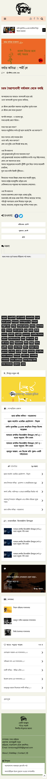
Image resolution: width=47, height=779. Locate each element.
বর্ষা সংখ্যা (5, 343)
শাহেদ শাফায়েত (7, 355)
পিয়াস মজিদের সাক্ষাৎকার (21, 607)
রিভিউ (25, 351)
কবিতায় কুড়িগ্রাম (23, 326)
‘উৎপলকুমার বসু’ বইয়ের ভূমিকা (23, 394)
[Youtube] (31, 19)
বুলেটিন (4, 347)
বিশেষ (37, 343)
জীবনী (36, 330)
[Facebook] (34, 19)
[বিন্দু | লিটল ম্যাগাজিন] (23, 14)
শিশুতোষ (17, 355)
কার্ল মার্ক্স (40, 326)
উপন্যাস (34, 322)
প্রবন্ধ (23, 339)
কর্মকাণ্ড (32, 326)
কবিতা (14, 326)
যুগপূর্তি (18, 351)
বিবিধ (26, 343)
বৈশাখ (10, 347)
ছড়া (26, 330)
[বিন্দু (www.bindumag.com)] (23, 721)
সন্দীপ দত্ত (25, 355)
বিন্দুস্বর (7, 761)
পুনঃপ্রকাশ (26, 334)
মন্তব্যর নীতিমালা (18, 257)
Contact (21, 753)
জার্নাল (31, 330)
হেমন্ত (23, 364)
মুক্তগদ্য (4, 351)
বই (36, 339)
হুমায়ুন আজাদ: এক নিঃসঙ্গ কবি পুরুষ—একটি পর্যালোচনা (24, 453)
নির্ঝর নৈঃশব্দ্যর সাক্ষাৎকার (21, 631)
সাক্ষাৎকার (5, 360)
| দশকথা (10, 599)
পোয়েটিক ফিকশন (37, 334)
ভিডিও (26, 347)
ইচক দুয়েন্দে (6, 322)
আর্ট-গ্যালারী (21, 317)
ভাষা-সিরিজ (18, 347)
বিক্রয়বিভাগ (18, 343)
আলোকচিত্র (30, 317)
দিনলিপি (11, 334)
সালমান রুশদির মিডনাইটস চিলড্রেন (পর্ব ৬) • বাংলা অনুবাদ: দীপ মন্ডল (27, 555)
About (5, 753)
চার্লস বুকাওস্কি (18, 330)
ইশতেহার (15, 322)
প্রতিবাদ (4, 339)
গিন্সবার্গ (9, 330)
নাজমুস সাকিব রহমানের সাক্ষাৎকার (24, 620)
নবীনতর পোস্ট (23, 224)
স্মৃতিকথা (17, 364)
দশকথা (4, 334)
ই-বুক (37, 317)
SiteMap (12, 753)
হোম (23, 237)
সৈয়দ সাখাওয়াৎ (7, 364)
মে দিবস (11, 351)
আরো (40, 645)
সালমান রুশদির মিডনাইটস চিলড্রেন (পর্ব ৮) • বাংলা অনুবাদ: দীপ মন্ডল (23, 436)
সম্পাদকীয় (33, 355)
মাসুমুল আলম (34, 347)
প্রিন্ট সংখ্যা (30, 339)
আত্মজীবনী (11, 317)
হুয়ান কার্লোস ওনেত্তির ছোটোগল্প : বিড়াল (24, 421)
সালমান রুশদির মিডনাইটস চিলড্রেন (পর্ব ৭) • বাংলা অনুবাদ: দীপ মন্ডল (23, 444)
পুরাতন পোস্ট (23, 231)
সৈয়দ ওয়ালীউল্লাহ (16, 360)
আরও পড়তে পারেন (14, 645)
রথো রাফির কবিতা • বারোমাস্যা (24, 416)
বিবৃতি (31, 343)
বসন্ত (11, 343)
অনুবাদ (4, 317)
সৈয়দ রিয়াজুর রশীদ (30, 360)
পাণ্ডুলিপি (18, 334)
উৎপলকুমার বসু (25, 322)
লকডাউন (31, 351)
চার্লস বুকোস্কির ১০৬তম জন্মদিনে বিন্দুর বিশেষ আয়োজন (27, 29)
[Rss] (38, 19)
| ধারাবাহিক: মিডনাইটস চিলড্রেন (19, 521)
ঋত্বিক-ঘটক (6, 326)
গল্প (3, 330)
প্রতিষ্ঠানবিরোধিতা (14, 339)
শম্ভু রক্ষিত (39, 351)
